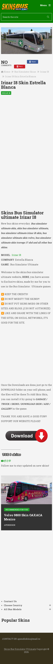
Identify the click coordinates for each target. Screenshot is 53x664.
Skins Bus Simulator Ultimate (20, 649)
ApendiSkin (9, 525)
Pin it (20, 66)
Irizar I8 (44, 71)
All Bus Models (12, 609)
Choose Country (13, 605)
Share (33, 62)
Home (7, 71)
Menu (43, 5)
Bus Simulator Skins (25, 71)
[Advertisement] (26, 126)
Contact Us (10, 601)
